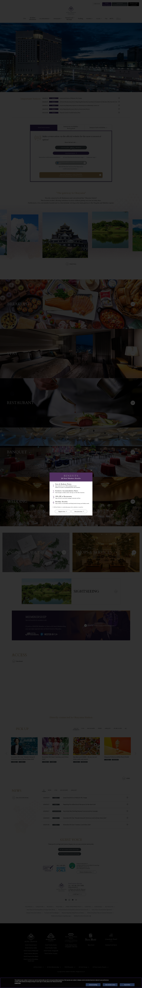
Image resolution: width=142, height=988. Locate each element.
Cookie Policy (18, 983)
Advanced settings (93, 984)
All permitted (127, 984)
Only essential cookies (110, 984)
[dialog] (71, 983)
